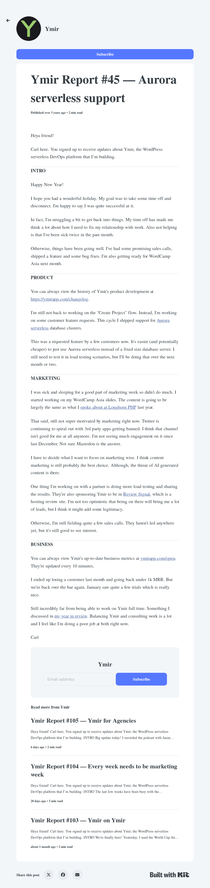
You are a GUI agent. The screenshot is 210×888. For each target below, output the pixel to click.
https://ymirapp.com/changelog (59, 299)
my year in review (70, 616)
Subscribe (105, 54)
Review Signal (136, 494)
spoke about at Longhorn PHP (108, 407)
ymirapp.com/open (158, 558)
